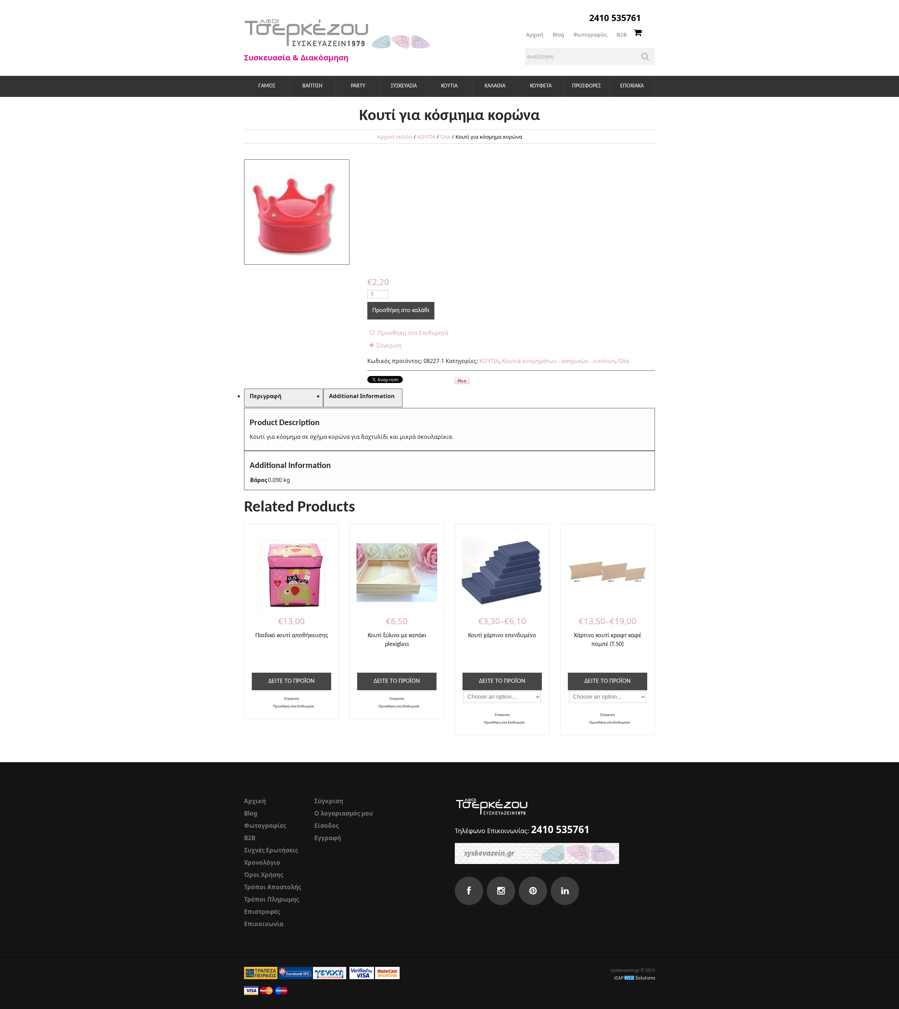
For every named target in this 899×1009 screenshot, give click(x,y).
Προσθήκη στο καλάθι (400, 310)
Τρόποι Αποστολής (272, 887)
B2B (622, 34)
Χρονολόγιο (262, 862)
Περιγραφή (266, 396)
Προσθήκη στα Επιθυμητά (412, 333)
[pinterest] (533, 891)
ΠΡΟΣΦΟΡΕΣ (586, 86)
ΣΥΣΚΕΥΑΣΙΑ (404, 86)
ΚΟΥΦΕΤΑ (541, 86)
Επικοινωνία (263, 924)
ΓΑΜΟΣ (266, 86)
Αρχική (534, 34)
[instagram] (501, 891)
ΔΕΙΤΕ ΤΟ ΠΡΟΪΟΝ (291, 681)
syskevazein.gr (625, 970)
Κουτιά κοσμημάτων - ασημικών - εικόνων (558, 361)
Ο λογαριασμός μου (343, 813)
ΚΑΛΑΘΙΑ (495, 86)
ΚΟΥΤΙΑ (449, 86)
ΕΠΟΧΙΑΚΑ (632, 86)
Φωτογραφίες (590, 34)
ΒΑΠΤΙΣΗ (312, 86)
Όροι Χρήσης (263, 875)
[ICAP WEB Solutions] (635, 977)
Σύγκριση (389, 345)
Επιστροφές (262, 912)
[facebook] (469, 891)
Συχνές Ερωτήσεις (271, 850)
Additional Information (362, 396)
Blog (558, 34)
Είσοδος (326, 826)
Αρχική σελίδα (394, 136)
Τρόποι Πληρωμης (271, 899)
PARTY (358, 86)
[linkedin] (565, 891)
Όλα (445, 136)
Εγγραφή (327, 838)
